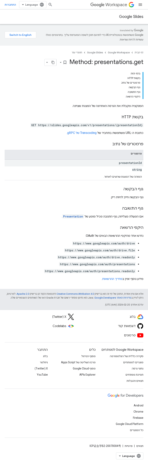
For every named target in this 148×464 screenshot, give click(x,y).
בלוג (45, 356)
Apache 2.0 (23, 293)
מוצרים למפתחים (133, 362)
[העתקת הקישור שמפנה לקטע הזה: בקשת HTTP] (118, 117)
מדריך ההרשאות (112, 279)
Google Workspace (119, 52)
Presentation (73, 216)
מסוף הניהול (88, 356)
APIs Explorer (87, 374)
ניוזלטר (44, 362)
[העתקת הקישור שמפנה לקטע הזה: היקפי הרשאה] (116, 228)
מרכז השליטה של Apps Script (78, 362)
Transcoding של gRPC (82, 133)
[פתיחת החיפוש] (50, 4)
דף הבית (139, 52)
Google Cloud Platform (129, 423)
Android (138, 405)
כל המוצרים (136, 430)
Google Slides (131, 16)
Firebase (138, 417)
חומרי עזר (77, 52)
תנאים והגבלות (135, 380)
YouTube (42, 374)
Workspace (116, 4)
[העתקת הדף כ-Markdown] (53, 62)
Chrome (138, 411)
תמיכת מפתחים (134, 374)
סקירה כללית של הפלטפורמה (126, 356)
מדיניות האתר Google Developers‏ (112, 297)
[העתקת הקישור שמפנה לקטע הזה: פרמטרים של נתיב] (108, 144)
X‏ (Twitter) (41, 368)
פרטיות (129, 445)
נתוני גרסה (137, 368)
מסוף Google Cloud (84, 368)
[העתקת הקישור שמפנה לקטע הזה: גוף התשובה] (118, 208)
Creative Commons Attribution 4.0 (75, 293)
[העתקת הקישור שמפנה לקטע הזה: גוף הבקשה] (119, 189)
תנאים (139, 445)
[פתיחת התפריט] (140, 4)
